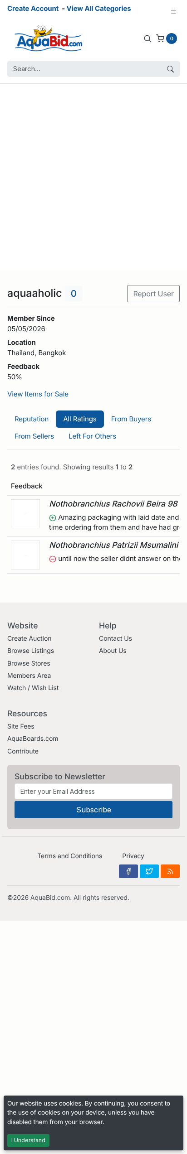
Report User (153, 293)
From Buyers (131, 419)
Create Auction (29, 638)
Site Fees (20, 726)
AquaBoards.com (33, 739)
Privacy (133, 856)
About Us (113, 651)
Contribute (23, 751)
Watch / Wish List (33, 688)
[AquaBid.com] (49, 38)
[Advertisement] (93, 177)
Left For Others (92, 436)
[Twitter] (149, 871)
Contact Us (115, 638)
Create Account (33, 8)
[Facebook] (128, 871)
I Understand (28, 1140)
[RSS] (170, 871)
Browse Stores (28, 663)
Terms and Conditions (69, 856)
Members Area (29, 676)
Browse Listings (30, 651)
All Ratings (79, 419)
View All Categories (99, 8)
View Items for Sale (38, 394)
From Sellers (34, 436)
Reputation (32, 419)
